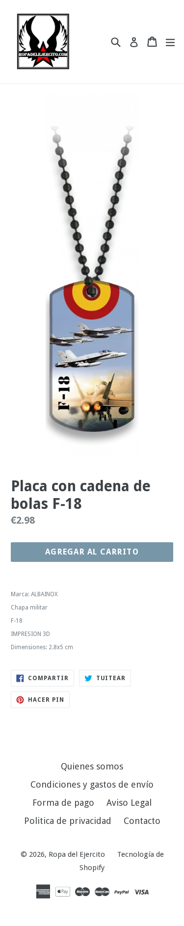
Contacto (142, 821)
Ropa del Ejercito (77, 854)
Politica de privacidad (67, 821)
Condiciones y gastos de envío (92, 784)
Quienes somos (92, 766)
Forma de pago (63, 802)
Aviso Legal (129, 802)
